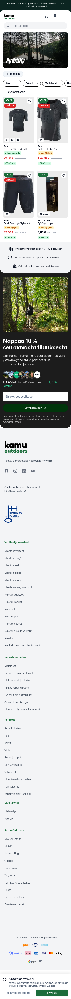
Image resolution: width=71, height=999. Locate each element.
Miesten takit (12, 565)
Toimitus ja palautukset (17, 882)
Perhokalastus (12, 728)
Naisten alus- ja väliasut (18, 630)
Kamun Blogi (11, 853)
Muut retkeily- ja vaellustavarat (22, 709)
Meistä (8, 846)
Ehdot (7, 889)
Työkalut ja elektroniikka (18, 694)
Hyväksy (52, 992)
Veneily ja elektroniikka (17, 793)
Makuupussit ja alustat (17, 680)
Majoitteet (10, 665)
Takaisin (15, 73)
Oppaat (8, 860)
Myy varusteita (12, 838)
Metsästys (10, 811)
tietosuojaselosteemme (46, 419)
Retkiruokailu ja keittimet (18, 673)
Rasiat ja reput (12, 757)
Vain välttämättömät (18, 992)
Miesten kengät (13, 558)
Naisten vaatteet (14, 594)
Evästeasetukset (14, 904)
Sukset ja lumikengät (16, 702)
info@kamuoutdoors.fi (15, 491)
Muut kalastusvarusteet (18, 779)
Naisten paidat (12, 616)
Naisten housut (13, 623)
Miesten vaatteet (14, 550)
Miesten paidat (13, 572)
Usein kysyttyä (12, 868)
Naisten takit (11, 609)
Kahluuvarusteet (13, 764)
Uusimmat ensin (16, 92)
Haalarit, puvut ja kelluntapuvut (22, 645)
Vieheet (8, 750)
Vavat (7, 742)
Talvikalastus (11, 786)
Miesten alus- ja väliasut (18, 587)
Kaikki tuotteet (13, 36)
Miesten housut (13, 580)
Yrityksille (9, 875)
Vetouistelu (10, 772)
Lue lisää (50, 985)
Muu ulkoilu (29, 36)
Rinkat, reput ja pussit (16, 687)
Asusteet (9, 638)
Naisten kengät (13, 601)
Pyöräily (8, 818)
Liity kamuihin (33, 407)
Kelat (7, 735)
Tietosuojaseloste (14, 897)
